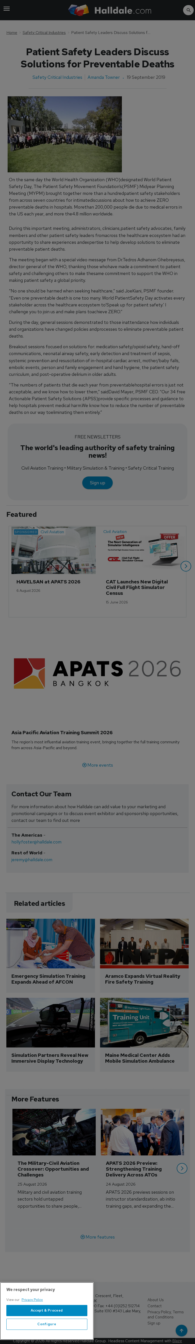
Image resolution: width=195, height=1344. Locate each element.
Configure (46, 1324)
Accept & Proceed (47, 1310)
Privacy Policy (32, 1300)
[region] (47, 1311)
